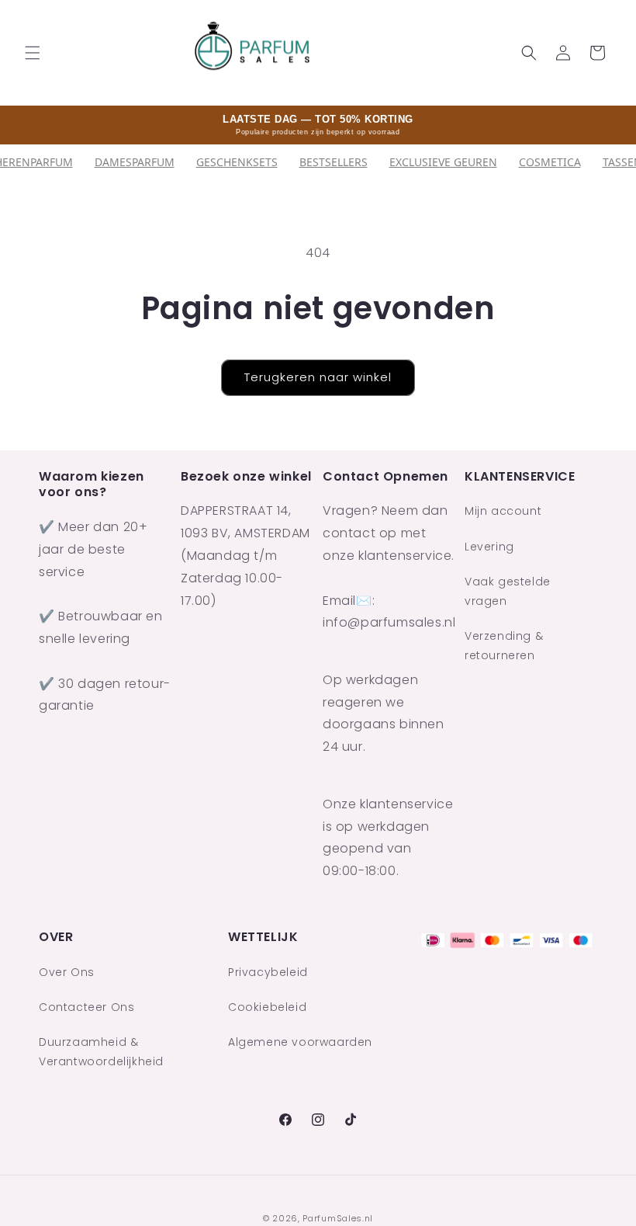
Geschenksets (237, 162)
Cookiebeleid (267, 1007)
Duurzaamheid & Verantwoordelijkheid (101, 1051)
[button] (33, 53)
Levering (489, 546)
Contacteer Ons (86, 1007)
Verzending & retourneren (504, 645)
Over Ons (67, 972)
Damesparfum (135, 162)
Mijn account (503, 511)
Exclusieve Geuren (443, 162)
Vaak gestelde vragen (508, 591)
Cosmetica (550, 162)
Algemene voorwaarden (300, 1042)
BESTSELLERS (333, 162)
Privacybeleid (268, 972)
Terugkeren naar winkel (318, 377)
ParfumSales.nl (337, 1218)
